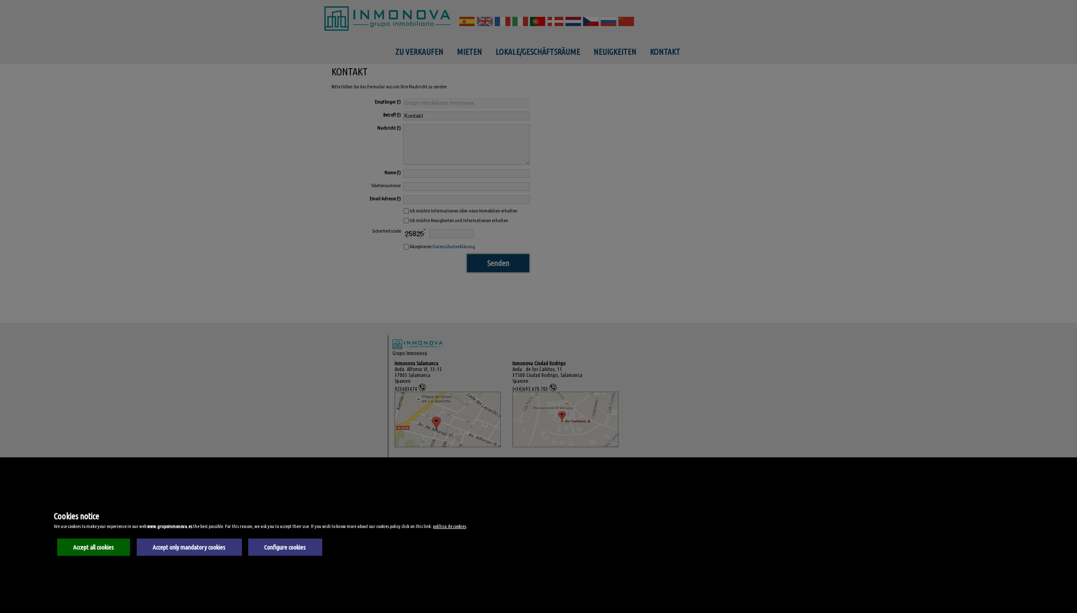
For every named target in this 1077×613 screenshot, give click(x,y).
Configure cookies (285, 547)
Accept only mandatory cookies (189, 547)
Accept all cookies (93, 547)
